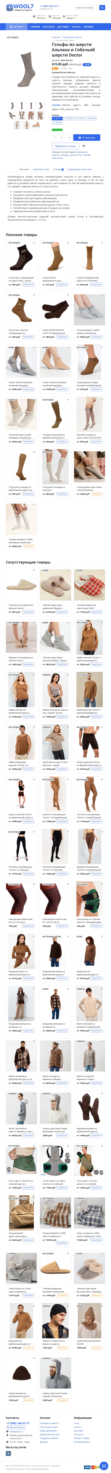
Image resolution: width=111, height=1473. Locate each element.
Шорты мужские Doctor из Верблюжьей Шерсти (89, 764)
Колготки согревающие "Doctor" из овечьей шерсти (54, 868)
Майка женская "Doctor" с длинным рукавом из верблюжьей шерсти (89, 659)
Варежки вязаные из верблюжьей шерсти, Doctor (87, 1130)
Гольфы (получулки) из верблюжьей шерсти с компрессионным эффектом (54, 436)
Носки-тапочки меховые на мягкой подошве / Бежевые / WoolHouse (54, 384)
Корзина (88, 26)
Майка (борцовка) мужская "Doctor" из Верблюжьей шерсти (19, 764)
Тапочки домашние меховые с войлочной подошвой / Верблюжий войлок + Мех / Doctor (54, 1290)
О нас (76, 1423)
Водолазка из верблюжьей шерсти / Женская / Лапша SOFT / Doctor (88, 973)
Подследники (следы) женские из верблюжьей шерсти (89, 384)
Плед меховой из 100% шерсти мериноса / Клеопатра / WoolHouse (54, 1235)
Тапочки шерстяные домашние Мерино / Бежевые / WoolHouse (54, 607)
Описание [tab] (24, 169)
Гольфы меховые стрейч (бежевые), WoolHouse (21, 541)
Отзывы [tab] (58, 169)
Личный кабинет (82, 1441)
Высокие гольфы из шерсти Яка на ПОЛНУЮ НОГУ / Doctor (89, 436)
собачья (61, 105)
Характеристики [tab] (41, 169)
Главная (35, 26)
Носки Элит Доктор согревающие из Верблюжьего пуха (18, 332)
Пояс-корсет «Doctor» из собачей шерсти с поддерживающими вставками (21, 1182)
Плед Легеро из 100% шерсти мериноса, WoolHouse (19, 1290)
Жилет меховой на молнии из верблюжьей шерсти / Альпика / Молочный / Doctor (88, 1025)
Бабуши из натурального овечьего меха (21, 659)
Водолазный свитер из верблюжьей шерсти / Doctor (54, 973)
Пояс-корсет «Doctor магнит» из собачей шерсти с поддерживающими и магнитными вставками (88, 1182)
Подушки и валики (49, 1438)
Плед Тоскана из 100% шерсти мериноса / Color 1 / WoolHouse (89, 1235)
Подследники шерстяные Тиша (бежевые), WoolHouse (89, 489)
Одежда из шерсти (49, 1423)
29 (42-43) (91, 118)
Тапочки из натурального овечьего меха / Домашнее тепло (21, 607)
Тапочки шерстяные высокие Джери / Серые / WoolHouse (55, 659)
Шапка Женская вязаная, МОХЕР (89, 1342)
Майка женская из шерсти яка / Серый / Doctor (55, 711)
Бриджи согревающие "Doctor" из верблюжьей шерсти (89, 868)
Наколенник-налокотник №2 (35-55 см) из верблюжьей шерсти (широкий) (20, 921)
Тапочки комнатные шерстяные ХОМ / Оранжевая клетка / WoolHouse (86, 607)
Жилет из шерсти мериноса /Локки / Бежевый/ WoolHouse (87, 1078)
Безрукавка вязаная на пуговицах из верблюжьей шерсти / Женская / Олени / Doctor (21, 1025)
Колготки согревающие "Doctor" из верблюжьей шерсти (55, 816)
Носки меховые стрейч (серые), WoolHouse (88, 331)
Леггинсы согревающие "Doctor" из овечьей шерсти (20, 868)
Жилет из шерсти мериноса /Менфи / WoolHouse (52, 1078)
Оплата (76, 26)
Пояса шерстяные (49, 1427)
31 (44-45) (57, 123)
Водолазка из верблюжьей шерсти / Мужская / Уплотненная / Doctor (21, 1342)
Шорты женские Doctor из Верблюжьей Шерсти (21, 816)
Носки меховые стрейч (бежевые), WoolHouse (20, 436)
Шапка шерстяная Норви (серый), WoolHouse (55, 1395)
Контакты (49, 26)
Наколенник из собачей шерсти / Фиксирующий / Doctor (89, 921)
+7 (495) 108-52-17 (49, 6)
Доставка (63, 26)
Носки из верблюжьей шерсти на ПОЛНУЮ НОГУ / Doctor (88, 279)
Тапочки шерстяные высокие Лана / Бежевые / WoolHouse (89, 1290)
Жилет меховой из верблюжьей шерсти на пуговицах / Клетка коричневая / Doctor (20, 1078)
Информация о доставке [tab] (80, 169)
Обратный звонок (16, 1427)
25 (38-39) (68, 118)
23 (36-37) (57, 118)
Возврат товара (81, 1438)
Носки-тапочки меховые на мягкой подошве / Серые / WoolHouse (20, 384)
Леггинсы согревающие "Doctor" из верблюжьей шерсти (89, 816)
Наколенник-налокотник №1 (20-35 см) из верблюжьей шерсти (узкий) (54, 921)
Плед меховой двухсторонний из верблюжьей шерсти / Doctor (20, 1235)
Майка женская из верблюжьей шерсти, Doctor (19, 711)
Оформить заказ (65, 146)
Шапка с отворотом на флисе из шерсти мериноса (54, 1342)
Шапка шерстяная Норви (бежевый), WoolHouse (55, 1130)
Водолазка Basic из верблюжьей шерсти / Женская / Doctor (20, 973)
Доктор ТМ (75, 155)
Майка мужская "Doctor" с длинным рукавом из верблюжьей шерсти (89, 711)
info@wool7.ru (46, 8)
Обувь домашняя (48, 1430)
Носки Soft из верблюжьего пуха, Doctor (52, 279)
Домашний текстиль (50, 1434)
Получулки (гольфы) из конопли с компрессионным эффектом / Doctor (54, 489)
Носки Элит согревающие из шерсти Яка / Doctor (21, 279)
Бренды (65, 155)
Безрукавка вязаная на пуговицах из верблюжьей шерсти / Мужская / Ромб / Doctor (54, 1025)
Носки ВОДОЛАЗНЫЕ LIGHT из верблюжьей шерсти (54, 332)
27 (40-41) (80, 118)
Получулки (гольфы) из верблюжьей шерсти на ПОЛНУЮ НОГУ (20, 489)
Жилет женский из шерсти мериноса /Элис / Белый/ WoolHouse (21, 1130)
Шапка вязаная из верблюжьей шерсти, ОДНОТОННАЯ (19, 1395)
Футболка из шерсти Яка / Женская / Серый (55, 764)
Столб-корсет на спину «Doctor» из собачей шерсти (54, 1182)
